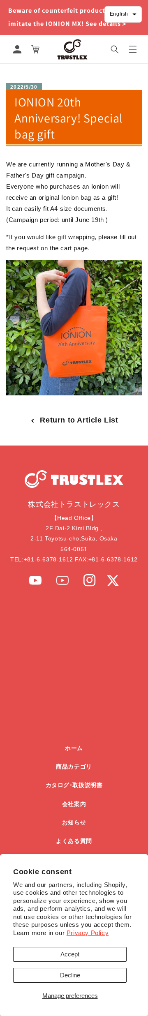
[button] (115, 49)
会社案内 (74, 804)
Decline (70, 975)
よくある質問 (74, 841)
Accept (69, 954)
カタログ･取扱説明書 (74, 785)
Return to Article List (79, 420)
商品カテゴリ (74, 766)
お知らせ (74, 822)
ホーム (74, 748)
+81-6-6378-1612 (48, 559)
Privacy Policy (88, 932)
